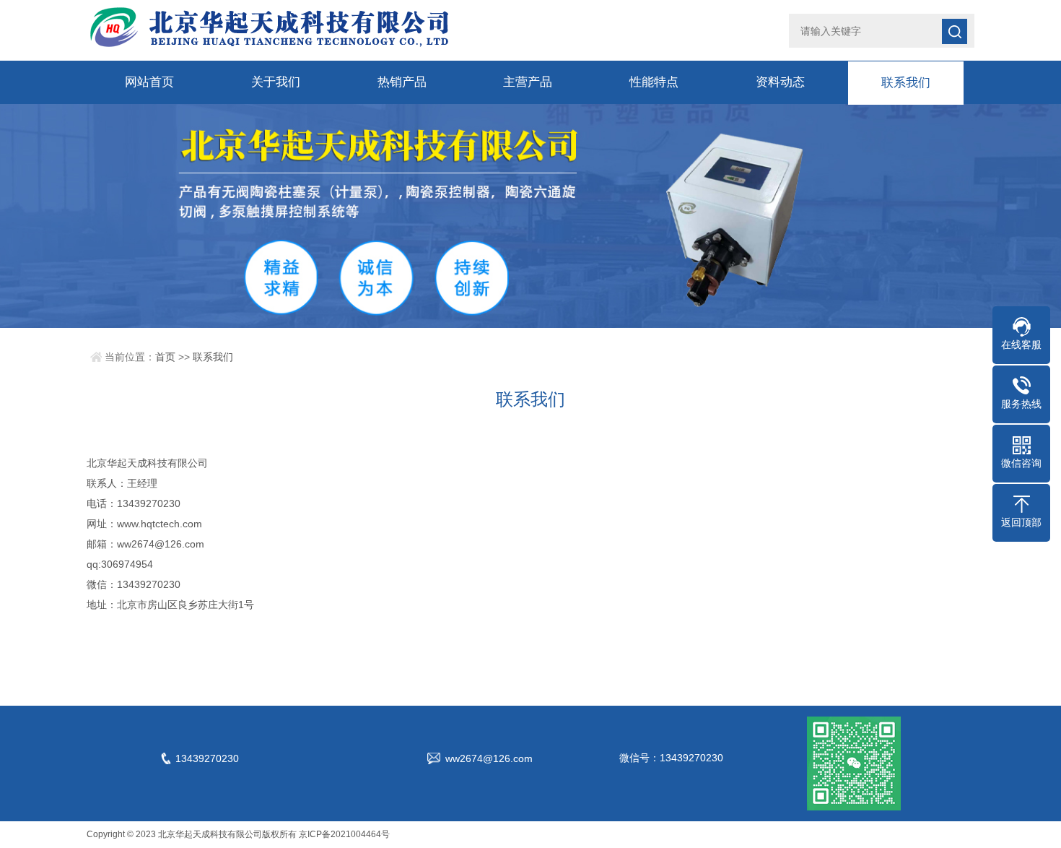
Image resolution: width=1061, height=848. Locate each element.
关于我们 (275, 82)
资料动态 (780, 82)
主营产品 (527, 82)
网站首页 (149, 82)
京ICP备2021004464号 (344, 834)
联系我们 (905, 82)
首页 (165, 357)
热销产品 (402, 82)
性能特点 (653, 82)
